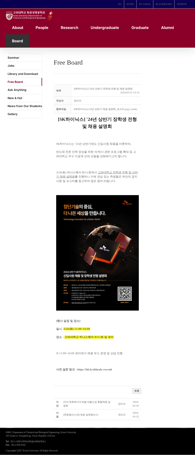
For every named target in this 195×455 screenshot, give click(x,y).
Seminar (13, 57)
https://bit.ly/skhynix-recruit (94, 369)
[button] (77, 100)
